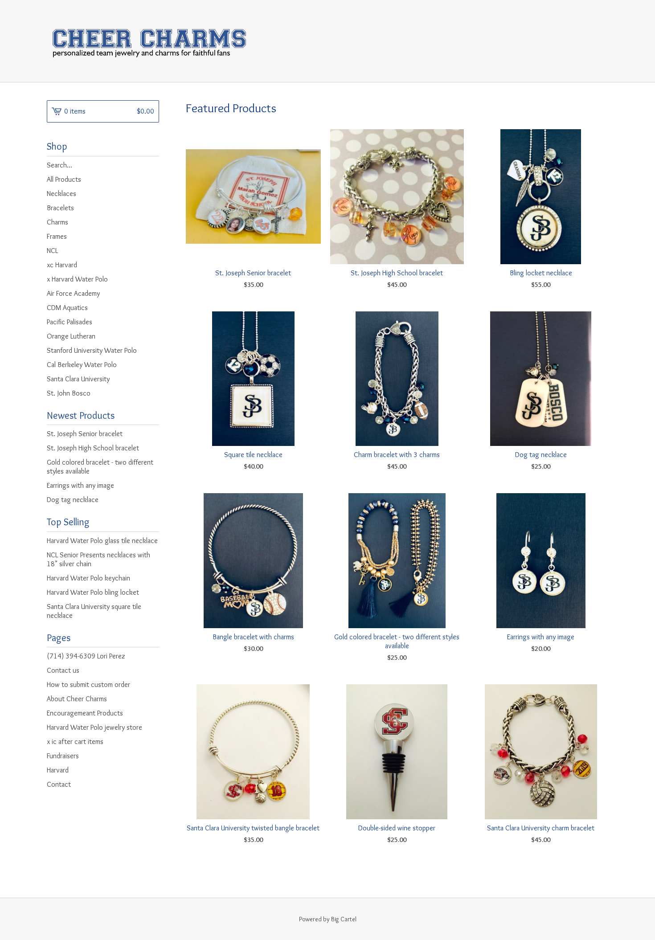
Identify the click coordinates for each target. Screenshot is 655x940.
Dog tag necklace (72, 499)
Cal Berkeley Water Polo (82, 364)
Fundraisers (63, 756)
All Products (64, 179)
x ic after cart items (75, 741)
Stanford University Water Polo (92, 350)
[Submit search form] (152, 165)
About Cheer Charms (77, 699)
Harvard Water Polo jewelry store (94, 727)
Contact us (63, 670)
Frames (57, 236)
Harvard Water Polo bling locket (93, 592)
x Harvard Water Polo (77, 279)
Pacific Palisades (69, 322)
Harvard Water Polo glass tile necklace (102, 540)
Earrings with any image (80, 485)
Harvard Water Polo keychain (88, 578)
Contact (59, 784)
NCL (52, 250)
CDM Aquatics (67, 307)
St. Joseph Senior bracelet (85, 433)
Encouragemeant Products (85, 713)
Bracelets (60, 208)
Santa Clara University (78, 379)
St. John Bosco (68, 393)
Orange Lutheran (71, 336)
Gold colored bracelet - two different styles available (100, 466)
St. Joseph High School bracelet (93, 448)
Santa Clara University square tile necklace (94, 611)
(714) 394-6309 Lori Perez (86, 656)
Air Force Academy (73, 293)
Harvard (58, 770)
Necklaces (61, 193)
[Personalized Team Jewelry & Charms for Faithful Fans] (149, 41)
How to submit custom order (88, 684)
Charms (57, 222)
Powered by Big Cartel (327, 919)
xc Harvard (62, 265)
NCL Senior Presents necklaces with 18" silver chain (98, 559)
